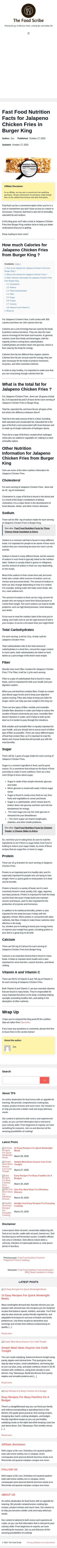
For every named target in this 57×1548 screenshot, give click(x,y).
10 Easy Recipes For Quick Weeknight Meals (33, 1149)
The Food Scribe (15, 1542)
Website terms (39, 1542)
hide (17, 264)
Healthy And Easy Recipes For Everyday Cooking (34, 1204)
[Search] (44, 1080)
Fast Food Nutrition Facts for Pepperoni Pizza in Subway (24, 1259)
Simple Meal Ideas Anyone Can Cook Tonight (32, 1163)
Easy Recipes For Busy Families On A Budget (33, 1177)
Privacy (30, 1542)
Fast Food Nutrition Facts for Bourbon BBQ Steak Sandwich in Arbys (35, 1271)
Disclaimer (51, 1542)
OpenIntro (25, 1022)
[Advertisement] (28, 66)
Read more (6, 1333)
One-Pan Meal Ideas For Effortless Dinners (31, 1190)
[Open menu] (28, 33)
